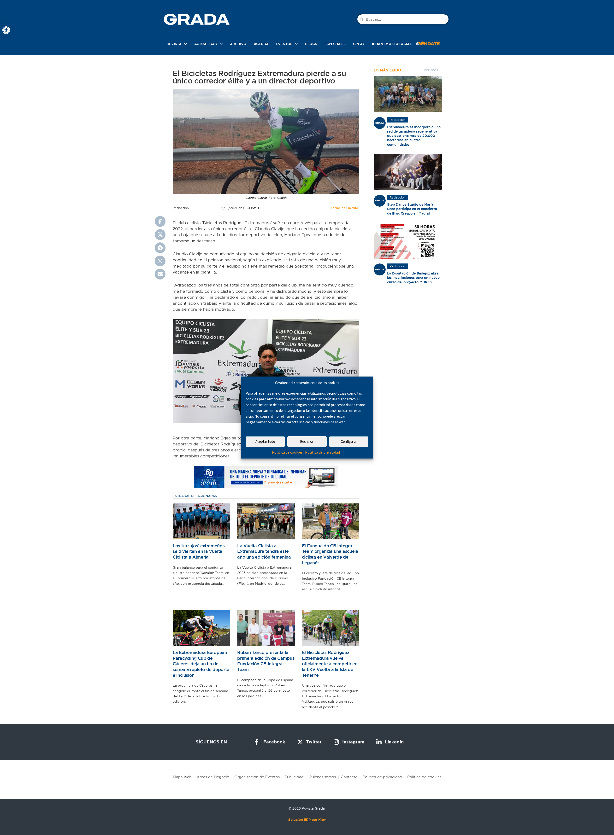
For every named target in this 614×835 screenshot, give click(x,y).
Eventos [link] (284, 44)
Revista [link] (174, 44)
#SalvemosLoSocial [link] (392, 44)
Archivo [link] (238, 44)
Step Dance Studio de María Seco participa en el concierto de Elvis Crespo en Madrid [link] (412, 208)
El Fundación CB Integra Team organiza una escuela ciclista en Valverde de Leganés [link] (330, 554)
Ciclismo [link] (251, 208)
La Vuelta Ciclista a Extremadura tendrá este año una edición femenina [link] (264, 551)
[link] (6, 30)
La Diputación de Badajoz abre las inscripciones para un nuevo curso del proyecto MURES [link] (413, 277)
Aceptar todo (265, 441)
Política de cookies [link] (287, 452)
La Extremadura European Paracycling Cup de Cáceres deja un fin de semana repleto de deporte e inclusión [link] (201, 664)
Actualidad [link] (205, 44)
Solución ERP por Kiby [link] (307, 819)
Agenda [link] (261, 44)
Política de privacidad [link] (322, 452)
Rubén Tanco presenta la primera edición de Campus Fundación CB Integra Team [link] (265, 661)
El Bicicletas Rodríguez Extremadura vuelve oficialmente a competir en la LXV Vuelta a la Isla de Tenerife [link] (330, 664)
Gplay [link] (359, 44)
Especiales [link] (335, 44)
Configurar (349, 441)
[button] (160, 221)
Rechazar (307, 441)
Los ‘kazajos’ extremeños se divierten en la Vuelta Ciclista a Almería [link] (198, 551)
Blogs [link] (311, 44)
